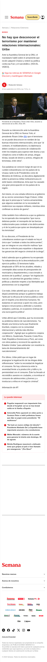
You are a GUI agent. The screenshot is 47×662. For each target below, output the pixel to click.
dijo (25, 136)
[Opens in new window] (8, 630)
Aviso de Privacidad (11, 637)
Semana (5, 28)
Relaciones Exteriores (19, 28)
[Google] (3, 630)
